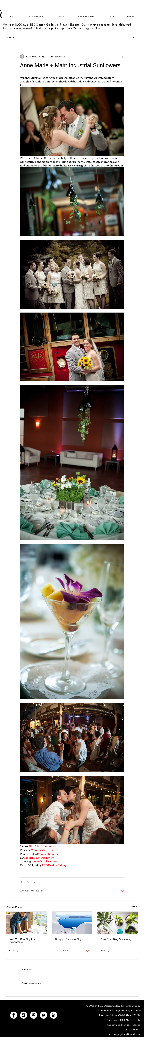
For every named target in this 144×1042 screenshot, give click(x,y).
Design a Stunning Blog (68, 939)
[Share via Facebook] (21, 882)
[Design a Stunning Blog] (72, 923)
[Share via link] (42, 882)
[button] (134, 37)
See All (134, 906)
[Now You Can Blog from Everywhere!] (26, 923)
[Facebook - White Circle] (13, 1015)
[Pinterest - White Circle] (33, 1015)
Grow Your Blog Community (116, 939)
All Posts (10, 37)
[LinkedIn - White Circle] (53, 1015)
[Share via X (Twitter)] (28, 882)
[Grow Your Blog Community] (117, 923)
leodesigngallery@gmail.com (124, 1034)
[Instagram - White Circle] (23, 1015)
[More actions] (122, 56)
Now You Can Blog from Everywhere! (22, 940)
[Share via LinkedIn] (35, 882)
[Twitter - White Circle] (43, 1015)
